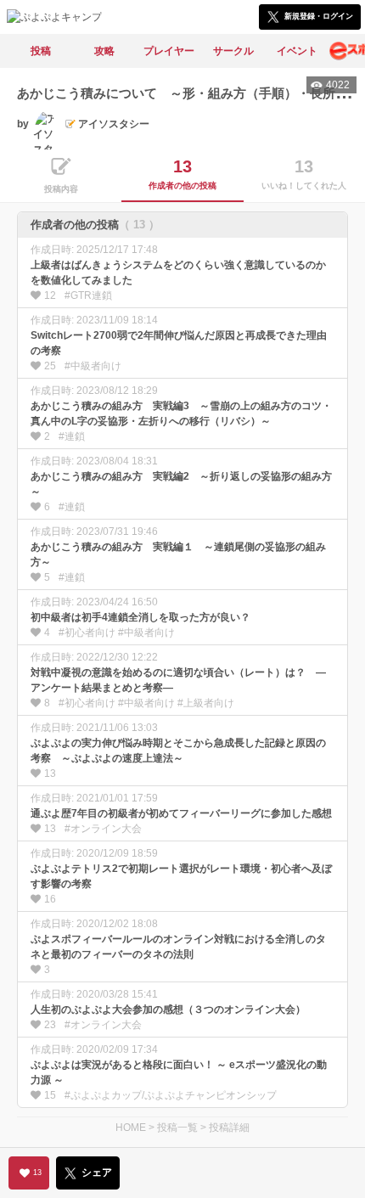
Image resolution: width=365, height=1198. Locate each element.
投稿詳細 (229, 1127)
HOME (130, 1127)
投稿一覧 (177, 1127)
